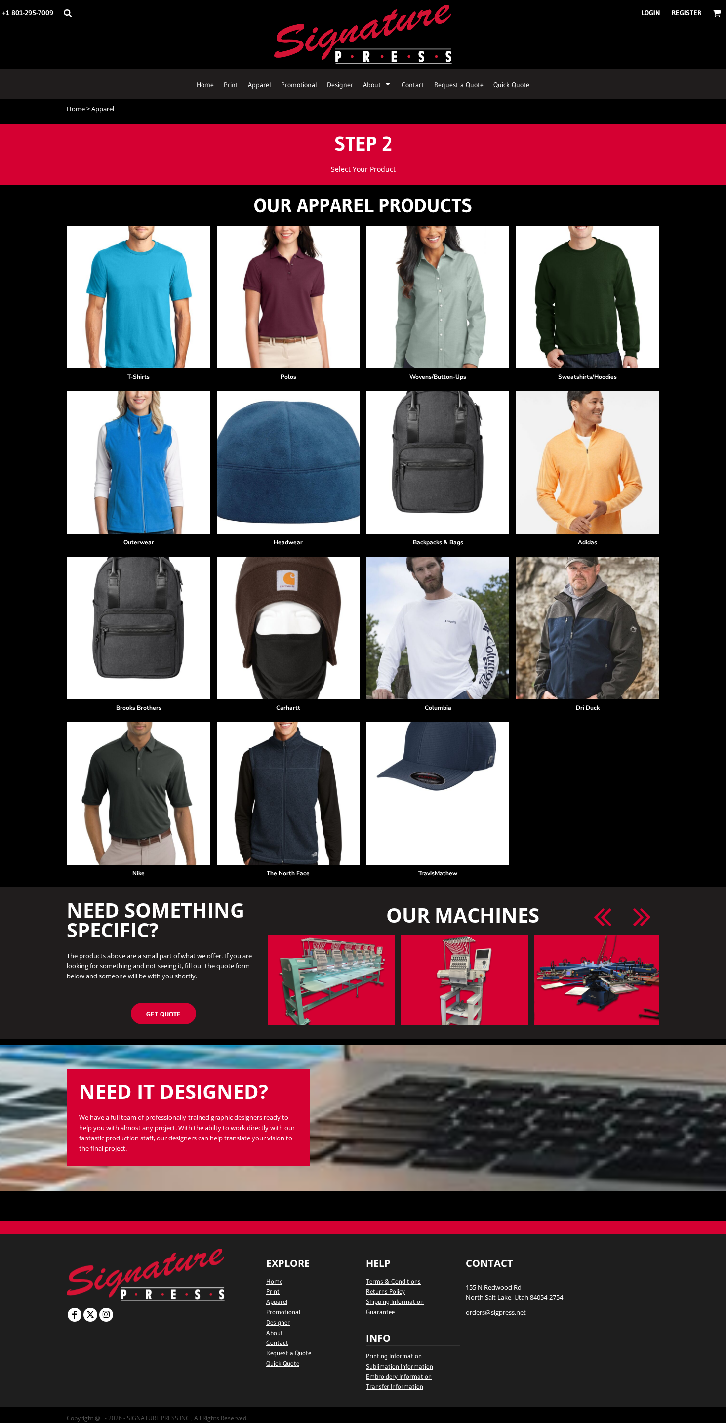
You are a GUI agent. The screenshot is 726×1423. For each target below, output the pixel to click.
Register (686, 12)
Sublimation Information (399, 1366)
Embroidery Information (399, 1376)
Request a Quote (288, 1353)
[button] (67, 13)
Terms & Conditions (393, 1281)
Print (273, 1291)
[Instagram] (106, 1315)
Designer (278, 1322)
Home (76, 108)
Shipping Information (395, 1301)
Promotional (283, 1312)
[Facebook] (74, 1315)
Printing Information (394, 1356)
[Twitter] (90, 1315)
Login (650, 12)
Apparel (276, 1301)
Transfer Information (394, 1386)
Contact (277, 1342)
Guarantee (380, 1312)
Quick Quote (282, 1363)
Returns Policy (385, 1291)
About (274, 1333)
